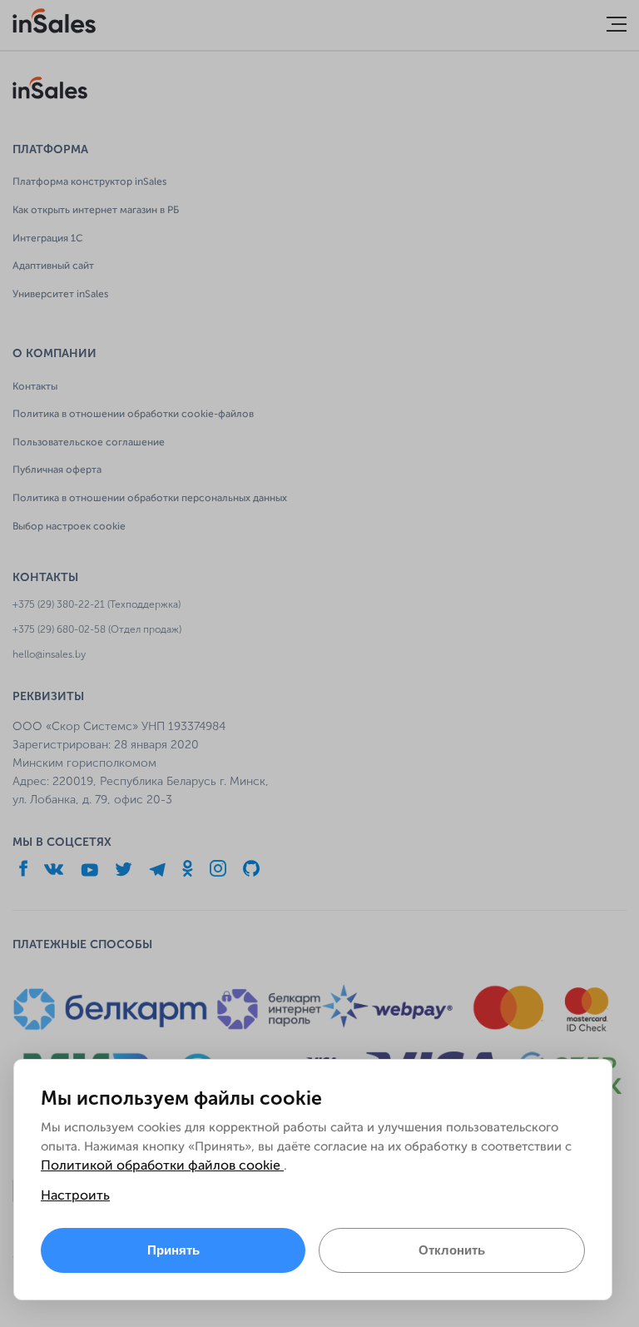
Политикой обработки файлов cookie (162, 1166)
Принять (173, 1250)
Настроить (75, 1196)
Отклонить (452, 1250)
